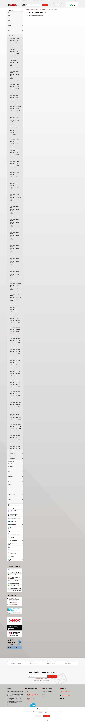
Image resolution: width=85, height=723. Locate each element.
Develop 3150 (12, 93)
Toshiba (10, 491)
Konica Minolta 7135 (13, 362)
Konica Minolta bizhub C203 (15, 349)
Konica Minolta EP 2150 (14, 159)
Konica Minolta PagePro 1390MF (14, 300)
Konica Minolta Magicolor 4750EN (14, 412)
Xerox (9, 499)
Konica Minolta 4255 (13, 185)
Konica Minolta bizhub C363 (15, 430)
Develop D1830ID (13, 60)
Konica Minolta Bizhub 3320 (15, 404)
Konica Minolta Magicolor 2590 (14, 269)
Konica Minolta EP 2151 (14, 152)
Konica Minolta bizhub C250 (15, 338)
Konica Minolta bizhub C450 (15, 371)
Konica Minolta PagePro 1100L (14, 118)
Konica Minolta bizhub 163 (15, 320)
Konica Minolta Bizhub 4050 (15, 408)
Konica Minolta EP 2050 (14, 84)
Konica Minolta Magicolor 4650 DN (14, 210)
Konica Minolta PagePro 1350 (15, 283)
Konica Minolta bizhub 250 (15, 347)
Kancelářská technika (14, 550)
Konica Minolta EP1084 (14, 58)
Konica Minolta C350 (13, 375)
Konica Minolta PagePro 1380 (15, 292)
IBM (9, 30)
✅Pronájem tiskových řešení (14, 585)
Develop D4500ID (13, 134)
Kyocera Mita (11, 461)
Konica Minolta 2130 (13, 176)
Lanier (9, 12)
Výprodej (12, 556)
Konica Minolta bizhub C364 (15, 391)
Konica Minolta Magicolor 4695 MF (14, 220)
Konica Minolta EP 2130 (14, 161)
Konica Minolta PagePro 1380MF (14, 295)
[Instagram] (64, 699)
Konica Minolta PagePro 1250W (14, 124)
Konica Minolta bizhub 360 (15, 395)
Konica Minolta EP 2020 (14, 170)
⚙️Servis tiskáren (11, 569)
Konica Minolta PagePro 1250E (14, 128)
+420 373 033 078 (57, 5)
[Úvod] (16, 5)
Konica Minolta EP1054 (14, 55)
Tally (9, 489)
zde (47, 720)
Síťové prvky (12, 547)
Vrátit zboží (38, 1)
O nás (18, 1)
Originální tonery (12, 451)
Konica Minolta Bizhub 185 (15, 333)
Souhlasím (46, 716)
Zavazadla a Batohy (14, 543)
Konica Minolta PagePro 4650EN (14, 275)
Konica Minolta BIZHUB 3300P (15, 402)
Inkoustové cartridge (14, 505)
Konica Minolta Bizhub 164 (15, 329)
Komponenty (13, 524)
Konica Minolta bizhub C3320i (15, 422)
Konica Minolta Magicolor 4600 (14, 200)
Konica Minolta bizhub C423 (15, 433)
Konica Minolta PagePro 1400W (14, 195)
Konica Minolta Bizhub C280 (15, 355)
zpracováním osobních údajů (40, 678)
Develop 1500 (12, 47)
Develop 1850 (12, 49)
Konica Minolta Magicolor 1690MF (14, 223)
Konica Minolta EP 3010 (14, 88)
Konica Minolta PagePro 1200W (14, 121)
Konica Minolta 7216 (13, 309)
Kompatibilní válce (12, 458)
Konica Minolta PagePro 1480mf (14, 188)
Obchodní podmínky (24, 1)
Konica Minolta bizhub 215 (15, 336)
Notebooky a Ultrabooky (15, 518)
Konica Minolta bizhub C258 (15, 435)
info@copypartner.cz (66, 695)
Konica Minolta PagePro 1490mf (14, 192)
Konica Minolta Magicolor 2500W (14, 262)
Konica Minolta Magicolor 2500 (14, 259)
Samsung (10, 484)
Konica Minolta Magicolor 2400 (14, 236)
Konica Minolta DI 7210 (14, 150)
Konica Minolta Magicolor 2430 (14, 243)
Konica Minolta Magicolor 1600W (14, 230)
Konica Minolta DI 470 (14, 132)
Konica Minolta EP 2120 (14, 154)
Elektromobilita (13, 540)
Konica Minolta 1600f (14, 302)
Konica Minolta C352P (14, 380)
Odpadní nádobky (12, 456)
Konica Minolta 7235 (13, 364)
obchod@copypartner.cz (13, 604)
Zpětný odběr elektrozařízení (32, 694)
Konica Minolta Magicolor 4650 (14, 204)
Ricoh (9, 481)
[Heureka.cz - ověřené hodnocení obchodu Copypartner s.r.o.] (14, 610)
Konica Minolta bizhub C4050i (15, 426)
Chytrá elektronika (14, 527)
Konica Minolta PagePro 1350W (14, 289)
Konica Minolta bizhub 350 (15, 342)
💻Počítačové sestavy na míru (14, 588)
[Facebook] (61, 699)
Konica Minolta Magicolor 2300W (14, 78)
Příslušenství (13, 521)
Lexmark (10, 463)
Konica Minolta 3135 (13, 179)
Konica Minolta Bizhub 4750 (15, 406)
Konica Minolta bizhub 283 (15, 360)
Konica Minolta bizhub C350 (15, 367)
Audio (11, 559)
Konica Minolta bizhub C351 (15, 369)
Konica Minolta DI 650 (14, 145)
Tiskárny (12, 508)
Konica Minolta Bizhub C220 (15, 353)
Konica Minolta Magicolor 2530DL (14, 265)
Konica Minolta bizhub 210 (15, 322)
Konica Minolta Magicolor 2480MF (14, 252)
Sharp (9, 486)
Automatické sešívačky (15, 534)
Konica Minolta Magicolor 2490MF (14, 256)
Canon (9, 17)
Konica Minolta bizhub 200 (15, 344)
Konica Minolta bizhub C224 (15, 386)
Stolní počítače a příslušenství (13, 515)
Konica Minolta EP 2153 (14, 167)
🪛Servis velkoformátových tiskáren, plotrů (14, 578)
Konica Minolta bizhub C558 (15, 446)
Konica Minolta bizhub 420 (15, 397)
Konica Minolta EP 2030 (14, 86)
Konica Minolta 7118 (13, 307)
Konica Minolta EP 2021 (14, 172)
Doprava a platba (44, 1)
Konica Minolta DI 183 (14, 316)
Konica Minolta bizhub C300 (15, 382)
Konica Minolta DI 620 (14, 141)
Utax (9, 497)
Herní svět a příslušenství (15, 531)
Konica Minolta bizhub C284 (15, 389)
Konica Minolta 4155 (13, 183)
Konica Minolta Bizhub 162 (15, 327)
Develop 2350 (12, 90)
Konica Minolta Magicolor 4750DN (14, 415)
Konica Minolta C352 (13, 378)
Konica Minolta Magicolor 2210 (14, 69)
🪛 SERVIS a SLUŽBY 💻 (11, 1)
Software (12, 537)
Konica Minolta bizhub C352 (15, 384)
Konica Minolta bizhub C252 (15, 340)
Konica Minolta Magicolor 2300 (14, 75)
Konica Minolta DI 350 (14, 99)
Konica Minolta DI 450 (14, 137)
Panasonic (10, 476)
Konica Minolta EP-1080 (14, 40)
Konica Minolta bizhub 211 (15, 325)
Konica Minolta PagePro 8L (15, 110)
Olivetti (10, 474)
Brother (10, 15)
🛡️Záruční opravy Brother (13, 583)
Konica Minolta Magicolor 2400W (14, 239)
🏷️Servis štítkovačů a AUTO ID (14, 590)
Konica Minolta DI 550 (14, 130)
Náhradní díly (13, 553)
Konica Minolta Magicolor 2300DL (14, 72)
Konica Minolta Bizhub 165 (15, 331)
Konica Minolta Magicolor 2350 (14, 82)
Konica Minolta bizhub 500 (15, 400)
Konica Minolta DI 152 (14, 311)
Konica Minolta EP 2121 (14, 156)
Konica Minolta (11, 33)
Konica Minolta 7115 (13, 305)
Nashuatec (10, 466)
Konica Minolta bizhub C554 (15, 441)
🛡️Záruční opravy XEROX (13, 580)
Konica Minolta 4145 (13, 181)
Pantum (10, 502)
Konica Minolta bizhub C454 (15, 439)
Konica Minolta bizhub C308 (15, 437)
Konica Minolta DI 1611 (14, 314)
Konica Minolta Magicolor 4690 (14, 207)
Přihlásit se (51, 676)
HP (9, 28)
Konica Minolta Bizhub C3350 (15, 417)
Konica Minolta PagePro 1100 (15, 115)
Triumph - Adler (11, 494)
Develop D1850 (13, 44)
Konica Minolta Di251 (14, 97)
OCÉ (9, 468)
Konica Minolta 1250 (13, 104)
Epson (9, 25)
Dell (9, 20)
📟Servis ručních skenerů (13, 574)
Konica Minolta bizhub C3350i (15, 428)
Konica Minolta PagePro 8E (15, 113)
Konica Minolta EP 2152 (14, 165)
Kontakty (49, 1)
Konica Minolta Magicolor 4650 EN (14, 213)
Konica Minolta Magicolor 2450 (14, 249)
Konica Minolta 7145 (13, 393)
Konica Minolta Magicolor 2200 (14, 65)
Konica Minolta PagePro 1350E (14, 286)
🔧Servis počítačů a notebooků (14, 572)
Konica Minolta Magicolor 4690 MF (14, 217)
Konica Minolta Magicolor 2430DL (14, 246)
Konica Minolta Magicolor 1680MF (14, 226)
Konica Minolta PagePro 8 (14, 108)
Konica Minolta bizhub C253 (15, 351)
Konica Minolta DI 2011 (14, 318)
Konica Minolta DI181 (14, 62)
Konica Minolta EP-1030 (14, 51)
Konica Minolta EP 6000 (14, 139)
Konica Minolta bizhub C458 (15, 444)
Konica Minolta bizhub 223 (15, 358)
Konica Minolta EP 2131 (14, 163)
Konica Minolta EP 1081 (14, 42)
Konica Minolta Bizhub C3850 (15, 419)
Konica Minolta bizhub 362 (15, 373)
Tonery (11, 10)
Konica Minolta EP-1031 (14, 53)
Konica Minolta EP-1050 (14, 38)
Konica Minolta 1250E (14, 101)
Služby (28, 691)
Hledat (44, 4)
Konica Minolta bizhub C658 (15, 448)
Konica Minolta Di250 (14, 95)
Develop (10, 23)
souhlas (37, 711)
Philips (9, 479)
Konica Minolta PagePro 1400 (15, 197)
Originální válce (12, 453)
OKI (9, 471)
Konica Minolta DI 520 (14, 143)
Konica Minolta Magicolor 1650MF (14, 233)
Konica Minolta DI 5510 (14, 148)
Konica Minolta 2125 (13, 174)
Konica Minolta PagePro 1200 (15, 106)
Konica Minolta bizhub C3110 (15, 424)
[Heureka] (33, 706)
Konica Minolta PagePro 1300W (14, 281)
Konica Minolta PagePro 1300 (15, 277)
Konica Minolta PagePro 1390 (15, 297)
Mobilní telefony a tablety (14, 511)
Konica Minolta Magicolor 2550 (14, 272)
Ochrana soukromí (32, 1)
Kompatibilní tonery (13, 35)
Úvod (27, 9)
